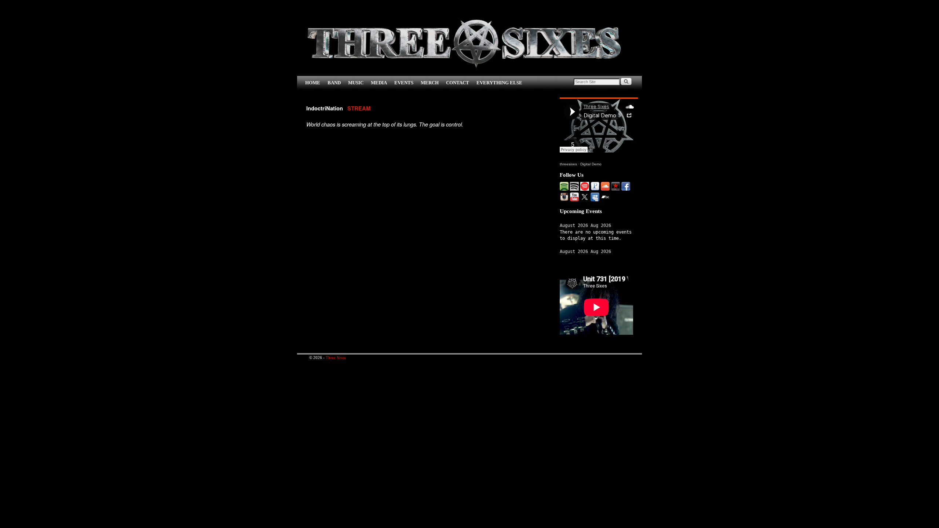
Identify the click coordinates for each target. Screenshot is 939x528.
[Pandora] (595, 188)
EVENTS (403, 82)
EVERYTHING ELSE (499, 82)
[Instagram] (564, 199)
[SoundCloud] (605, 188)
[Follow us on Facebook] (625, 188)
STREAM (358, 108)
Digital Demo (591, 164)
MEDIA (379, 82)
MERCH (430, 82)
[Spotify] (564, 188)
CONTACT (457, 82)
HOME (312, 82)
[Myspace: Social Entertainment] (595, 199)
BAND (334, 82)
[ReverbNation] (615, 188)
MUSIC (355, 82)
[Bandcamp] (605, 199)
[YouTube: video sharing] (574, 199)
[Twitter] (584, 199)
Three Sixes (336, 357)
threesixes (568, 164)
